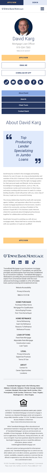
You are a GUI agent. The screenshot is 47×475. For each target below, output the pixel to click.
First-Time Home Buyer (23, 313)
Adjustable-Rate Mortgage (23, 340)
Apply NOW (23, 58)
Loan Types (23, 346)
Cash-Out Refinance (23, 324)
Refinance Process (23, 329)
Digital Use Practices (23, 357)
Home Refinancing (23, 321)
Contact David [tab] (23, 111)
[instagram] (26, 263)
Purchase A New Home (23, 305)
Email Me (23, 65)
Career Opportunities (23, 370)
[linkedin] (20, 263)
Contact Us (23, 368)
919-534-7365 (23, 47)
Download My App (23, 73)
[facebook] (13, 263)
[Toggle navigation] (42, 9)
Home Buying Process (23, 310)
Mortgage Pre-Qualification (23, 308)
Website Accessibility (23, 287)
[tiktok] (33, 263)
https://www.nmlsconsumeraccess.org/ (23, 422)
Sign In (35, 2)
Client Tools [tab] (23, 105)
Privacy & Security (23, 291)
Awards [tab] (23, 99)
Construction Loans (23, 343)
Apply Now (11, 2)
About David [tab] (23, 93)
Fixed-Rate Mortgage (23, 338)
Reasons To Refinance (23, 327)
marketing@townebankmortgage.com (23, 445)
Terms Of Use (23, 359)
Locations (23, 373)
